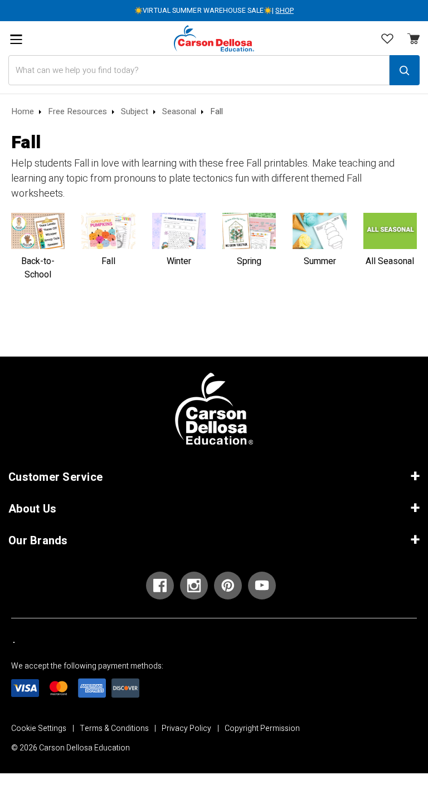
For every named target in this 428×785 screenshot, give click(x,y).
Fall (108, 261)
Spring (249, 261)
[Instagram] (194, 585)
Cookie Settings (38, 728)
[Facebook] (160, 585)
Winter (179, 261)
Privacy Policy (186, 728)
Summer (320, 261)
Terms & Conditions (114, 728)
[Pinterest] (228, 585)
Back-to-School (38, 268)
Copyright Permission (262, 728)
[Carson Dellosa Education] (214, 38)
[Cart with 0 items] (387, 39)
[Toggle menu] (16, 39)
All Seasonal (390, 261)
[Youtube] (262, 585)
